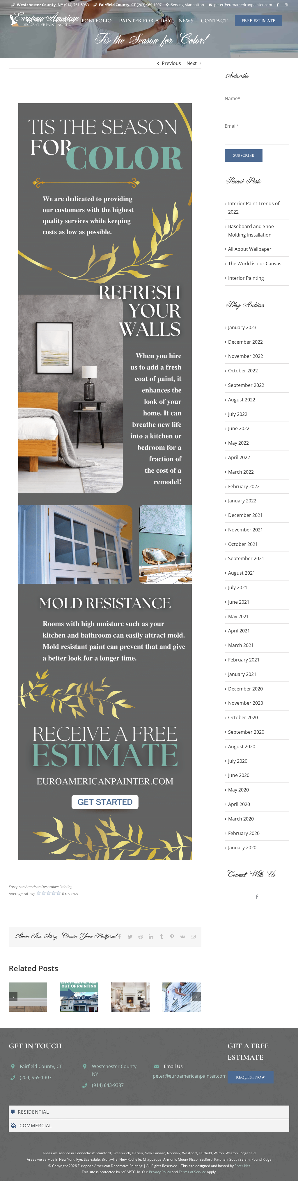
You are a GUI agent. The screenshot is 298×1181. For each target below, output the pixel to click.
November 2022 (245, 356)
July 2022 (237, 414)
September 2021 (246, 558)
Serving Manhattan (187, 4)
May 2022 (238, 443)
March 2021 (241, 645)
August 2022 (241, 399)
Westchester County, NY (115, 1070)
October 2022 (243, 370)
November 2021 (245, 530)
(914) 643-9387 (108, 1085)
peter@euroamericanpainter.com (190, 1076)
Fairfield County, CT (41, 1066)
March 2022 (241, 472)
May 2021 (238, 616)
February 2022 (244, 486)
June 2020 (238, 775)
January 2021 (242, 674)
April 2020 (239, 804)
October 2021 (243, 544)
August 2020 (241, 746)
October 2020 (243, 717)
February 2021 (244, 660)
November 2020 (245, 703)
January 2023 (242, 327)
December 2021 (245, 515)
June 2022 (238, 428)
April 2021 (239, 631)
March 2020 (241, 819)
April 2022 (239, 457)
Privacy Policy (160, 1171)
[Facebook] (257, 897)
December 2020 (245, 689)
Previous (171, 63)
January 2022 (242, 500)
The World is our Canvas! (255, 263)
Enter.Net (242, 1165)
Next (192, 63)
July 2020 (237, 761)
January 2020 (242, 847)
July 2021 (237, 587)
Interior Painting (246, 278)
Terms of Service (192, 1171)
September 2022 (246, 385)
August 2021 (241, 573)
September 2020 (246, 732)
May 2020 (238, 790)
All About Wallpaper (250, 249)
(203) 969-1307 (36, 1077)
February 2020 (244, 833)
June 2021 (238, 602)
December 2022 (245, 342)
